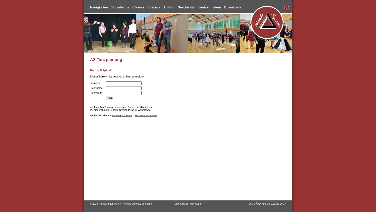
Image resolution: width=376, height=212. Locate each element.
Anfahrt (168, 7)
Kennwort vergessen (146, 115)
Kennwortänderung (122, 115)
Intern (216, 7)
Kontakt (203, 7)
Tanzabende (120, 7)
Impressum (196, 203)
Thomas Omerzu (131, 203)
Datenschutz (181, 203)
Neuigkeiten (99, 7)
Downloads (232, 7)
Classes (138, 7)
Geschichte (186, 7)
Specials (153, 7)
